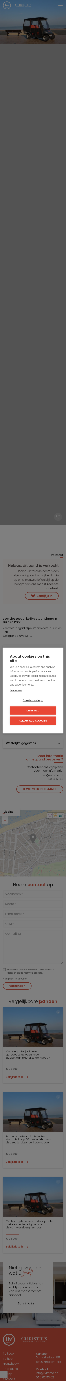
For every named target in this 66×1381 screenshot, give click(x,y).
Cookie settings (33, 700)
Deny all (32, 710)
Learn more (16, 690)
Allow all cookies (33, 720)
